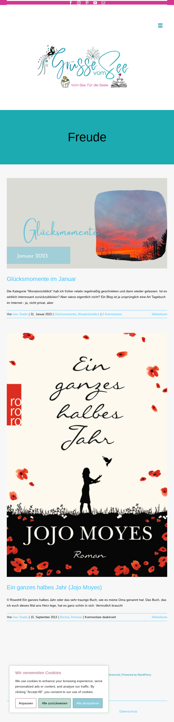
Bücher (64, 617)
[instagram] (79, 3)
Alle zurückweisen (55, 703)
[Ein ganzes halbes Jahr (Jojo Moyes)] (87, 455)
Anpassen (26, 703)
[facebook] (70, 3)
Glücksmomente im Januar (41, 279)
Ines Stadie (20, 314)
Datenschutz (128, 711)
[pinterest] (87, 3)
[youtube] (95, 3)
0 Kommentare (112, 314)
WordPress (144, 674)
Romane (76, 617)
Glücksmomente (65, 314)
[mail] (103, 3)
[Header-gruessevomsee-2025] (87, 39)
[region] (59, 689)
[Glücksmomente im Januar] (87, 223)
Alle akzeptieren (87, 703)
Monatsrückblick (88, 314)
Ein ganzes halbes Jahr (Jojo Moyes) (54, 587)
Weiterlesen (159, 314)
